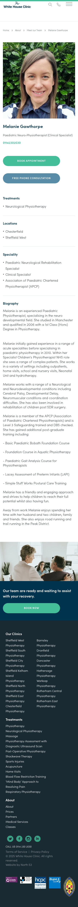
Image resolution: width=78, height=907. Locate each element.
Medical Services (17, 822)
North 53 (26, 865)
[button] (69, 4)
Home (6, 30)
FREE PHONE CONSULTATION (31, 178)
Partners (11, 816)
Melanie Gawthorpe (58, 30)
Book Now (31, 608)
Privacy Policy (40, 852)
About (18, 30)
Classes (11, 827)
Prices (10, 811)
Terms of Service (16, 852)
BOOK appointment (31, 161)
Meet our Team (34, 30)
